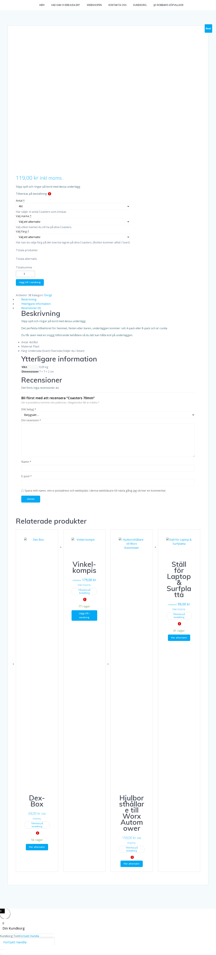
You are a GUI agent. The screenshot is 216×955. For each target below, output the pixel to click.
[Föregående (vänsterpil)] (0, 953)
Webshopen (94, 5)
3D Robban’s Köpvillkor (168, 5)
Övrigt (48, 295)
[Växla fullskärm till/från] (1, 949)
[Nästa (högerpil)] (1, 953)
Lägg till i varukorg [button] (84, 615)
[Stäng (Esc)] (4, 949)
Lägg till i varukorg (30, 282)
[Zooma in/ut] (0, 949)
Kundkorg (139, 5)
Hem (41, 5)
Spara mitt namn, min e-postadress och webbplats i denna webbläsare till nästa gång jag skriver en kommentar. (95, 490)
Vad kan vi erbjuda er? (65, 5)
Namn (26, 462)
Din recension (31, 420)
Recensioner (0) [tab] (31, 308)
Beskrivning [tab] (28, 299)
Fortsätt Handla (29, 936)
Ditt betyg (28, 409)
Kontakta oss (118, 5)
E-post (26, 476)
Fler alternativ (37, 847)
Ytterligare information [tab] (36, 304)
